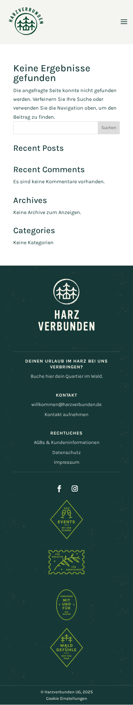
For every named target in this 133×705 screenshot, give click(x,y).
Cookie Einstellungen (66, 698)
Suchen (108, 127)
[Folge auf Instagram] (74, 489)
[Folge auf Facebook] (59, 489)
